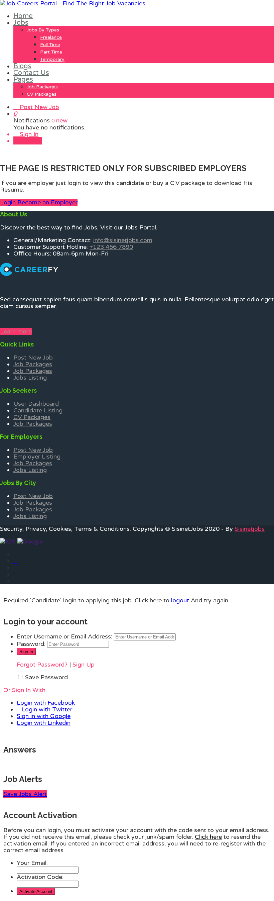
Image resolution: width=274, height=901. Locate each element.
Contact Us (31, 73)
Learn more (16, 331)
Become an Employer (47, 202)
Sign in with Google (44, 716)
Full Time (50, 44)
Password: (31, 643)
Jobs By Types (43, 30)
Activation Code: (40, 877)
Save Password (46, 677)
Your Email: (32, 863)
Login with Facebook (46, 702)
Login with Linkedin (44, 722)
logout (180, 600)
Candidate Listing (37, 410)
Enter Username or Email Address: (64, 636)
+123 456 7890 (111, 247)
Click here (208, 836)
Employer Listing (36, 456)
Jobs (20, 23)
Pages (23, 80)
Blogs (22, 66)
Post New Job (38, 107)
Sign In (28, 134)
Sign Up (30, 140)
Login (8, 202)
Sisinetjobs (250, 528)
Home (23, 16)
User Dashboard (36, 403)
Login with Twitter (46, 709)
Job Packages (42, 87)
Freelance (51, 37)
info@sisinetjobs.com (122, 240)
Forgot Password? (42, 664)
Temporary (52, 59)
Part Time (51, 52)
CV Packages (41, 94)
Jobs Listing (30, 377)
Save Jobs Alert (25, 794)
